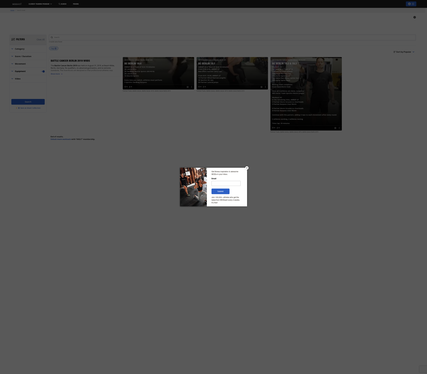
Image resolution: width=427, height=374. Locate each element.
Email (213, 178)
